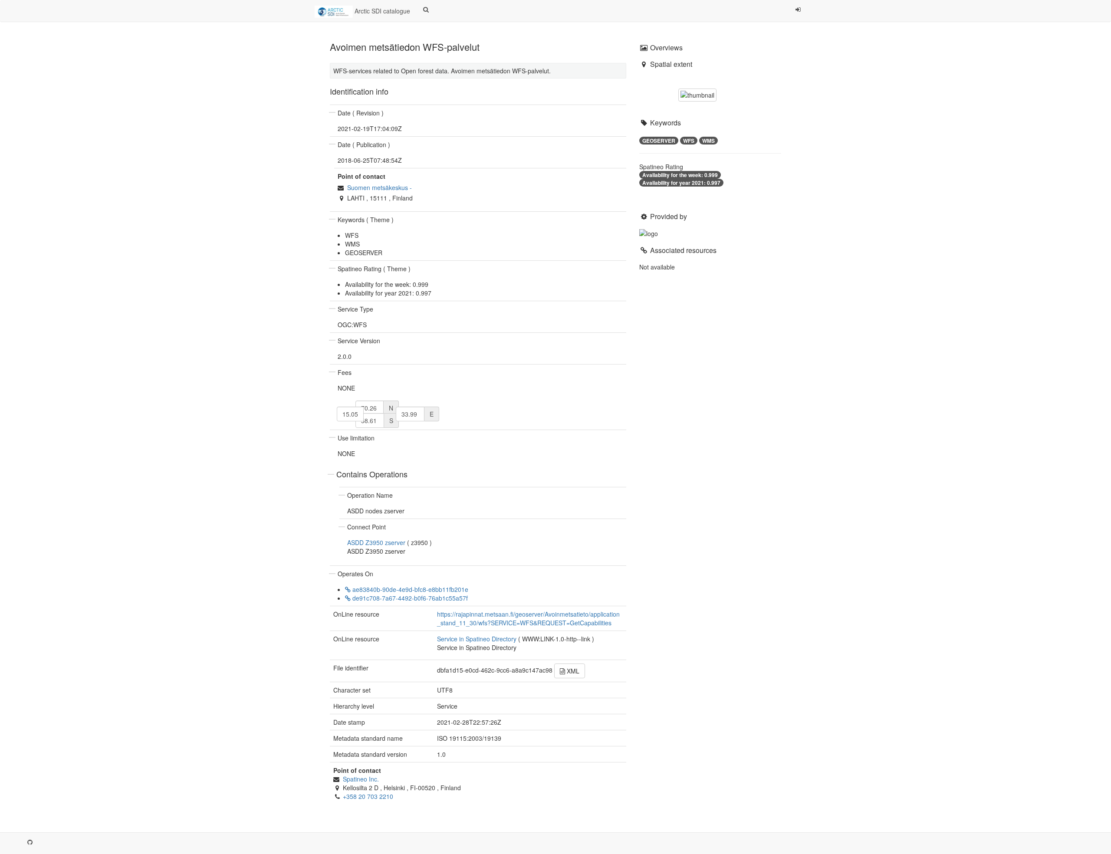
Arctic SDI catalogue (381, 11)
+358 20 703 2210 (368, 796)
